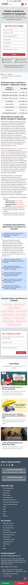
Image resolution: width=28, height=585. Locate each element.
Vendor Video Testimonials (10, 504)
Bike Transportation (8, 528)
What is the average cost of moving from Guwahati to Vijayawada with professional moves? (13, 281)
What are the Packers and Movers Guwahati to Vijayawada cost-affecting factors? (14, 261)
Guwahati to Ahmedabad (8, 311)
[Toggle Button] (26, 4)
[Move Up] (25, 578)
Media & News (7, 495)
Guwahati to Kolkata (21, 314)
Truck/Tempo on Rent (9, 539)
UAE (4, 546)
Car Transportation (8, 525)
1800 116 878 (19, 202)
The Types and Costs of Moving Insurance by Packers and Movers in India (14, 415)
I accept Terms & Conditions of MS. (14, 67)
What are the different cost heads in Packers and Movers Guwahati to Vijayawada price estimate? (13, 274)
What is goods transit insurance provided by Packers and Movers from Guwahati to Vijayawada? (13, 268)
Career (5, 506)
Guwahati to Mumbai (21, 311)
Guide (4, 511)
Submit (14, 54)
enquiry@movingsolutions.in (18, 206)
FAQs (4, 509)
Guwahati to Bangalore (14, 307)
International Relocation (9, 532)
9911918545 (19, 201)
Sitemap (5, 516)
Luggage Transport (8, 541)
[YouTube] (12, 465)
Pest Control (6, 544)
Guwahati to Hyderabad (8, 314)
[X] (4, 465)
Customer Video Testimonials (11, 502)
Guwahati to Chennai (20, 304)
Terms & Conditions (8, 488)
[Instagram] (6, 465)
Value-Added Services (9, 534)
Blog (4, 513)
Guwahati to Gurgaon (19, 318)
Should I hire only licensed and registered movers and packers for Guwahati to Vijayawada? (13, 287)
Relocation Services (8, 523)
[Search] (22, 4)
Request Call (21, 352)
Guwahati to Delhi (7, 304)
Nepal (4, 548)
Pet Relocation (7, 537)
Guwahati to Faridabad (8, 321)
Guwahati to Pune (7, 318)
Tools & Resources (8, 497)
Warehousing (6, 530)
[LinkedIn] (9, 465)
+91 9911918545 (7, 576)
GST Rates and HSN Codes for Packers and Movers (12, 388)
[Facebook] (1, 465)
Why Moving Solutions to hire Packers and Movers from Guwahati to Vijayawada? (13, 235)
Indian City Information (9, 500)
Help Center (6, 493)
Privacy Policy (6, 490)
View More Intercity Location (14, 324)
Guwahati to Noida (20, 321)
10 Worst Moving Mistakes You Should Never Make (12, 443)
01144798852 (20, 204)
